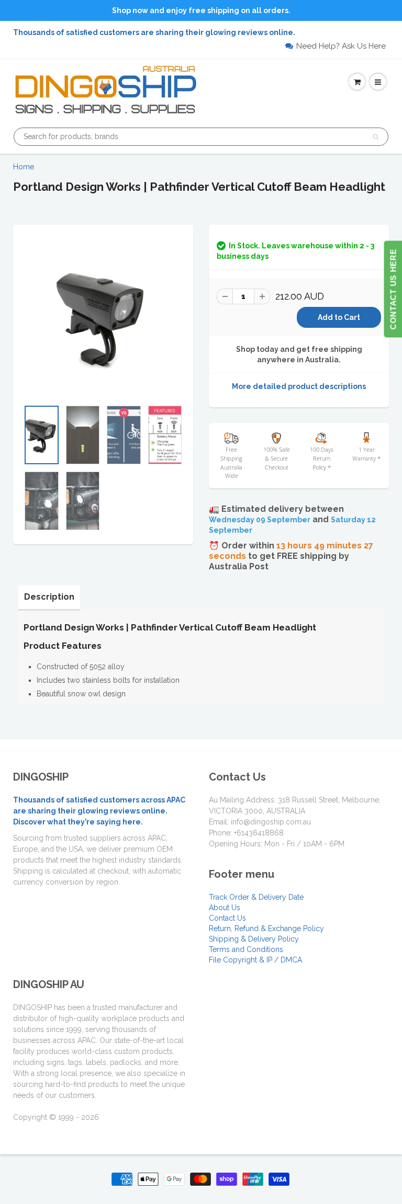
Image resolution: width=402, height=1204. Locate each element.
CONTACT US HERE (392, 289)
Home (23, 167)
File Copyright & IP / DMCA (255, 960)
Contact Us (227, 918)
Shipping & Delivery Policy (254, 939)
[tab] (49, 597)
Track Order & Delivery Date (256, 897)
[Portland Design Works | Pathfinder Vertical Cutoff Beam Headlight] (103, 317)
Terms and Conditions (246, 949)
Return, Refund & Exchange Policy (266, 928)
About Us (224, 907)
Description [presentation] (49, 597)
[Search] (375, 137)
